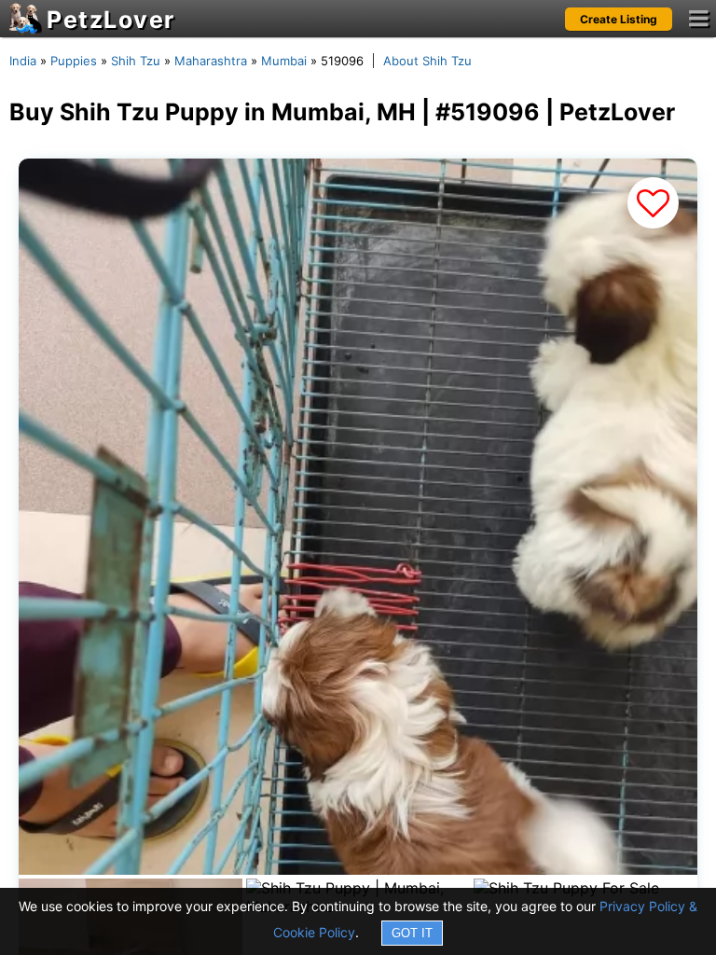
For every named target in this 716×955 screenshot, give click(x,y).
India (22, 60)
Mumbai (284, 60)
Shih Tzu (135, 60)
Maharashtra (210, 60)
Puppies (73, 60)
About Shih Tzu (427, 60)
